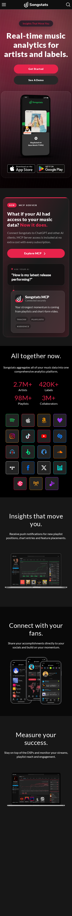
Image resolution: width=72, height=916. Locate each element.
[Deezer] (60, 420)
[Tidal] (12, 468)
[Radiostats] (36, 483)
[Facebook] (28, 468)
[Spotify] (12, 420)
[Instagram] (12, 436)
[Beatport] (28, 452)
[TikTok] (28, 436)
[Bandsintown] (60, 468)
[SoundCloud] (60, 452)
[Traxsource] (44, 452)
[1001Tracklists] (12, 452)
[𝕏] (44, 468)
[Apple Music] (28, 420)
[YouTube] (44, 436)
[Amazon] (44, 420)
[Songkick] (20, 483)
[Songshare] (52, 483)
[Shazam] (60, 436)
